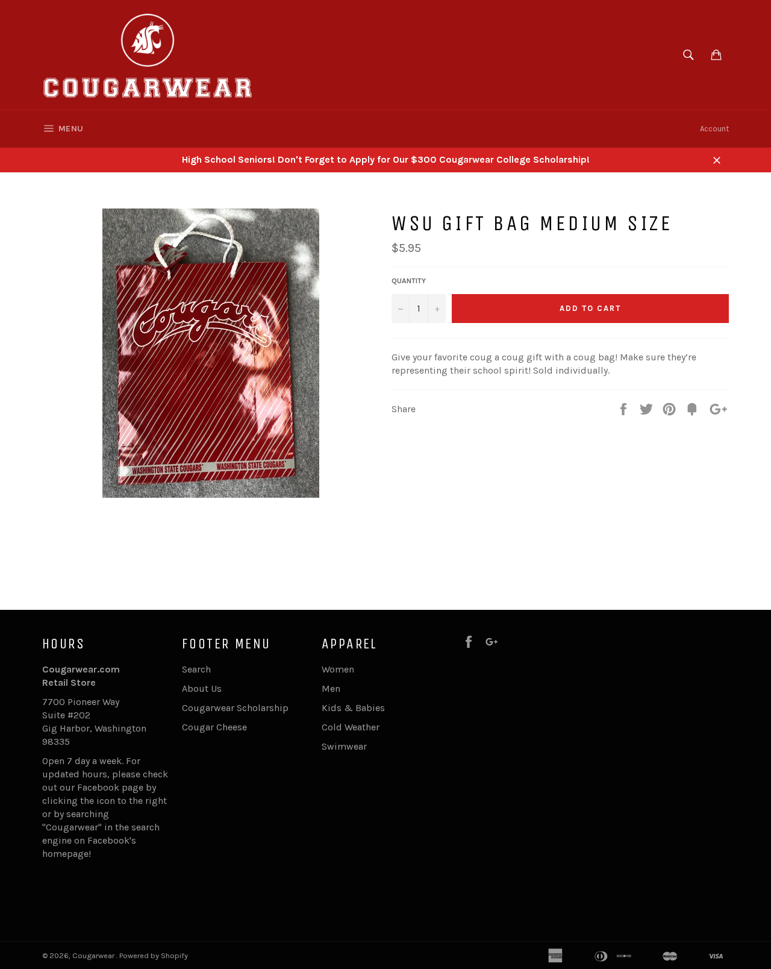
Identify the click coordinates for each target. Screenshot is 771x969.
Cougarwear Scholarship (235, 707)
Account (714, 128)
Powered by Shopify (153, 955)
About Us (202, 688)
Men (331, 688)
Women (338, 669)
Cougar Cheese (214, 727)
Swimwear (344, 746)
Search (196, 669)
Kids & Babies (353, 707)
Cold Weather (350, 727)
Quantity (409, 281)
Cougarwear (94, 955)
